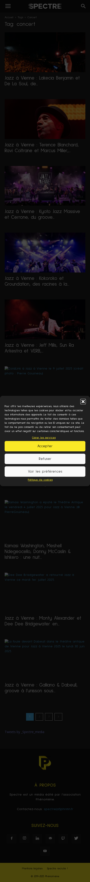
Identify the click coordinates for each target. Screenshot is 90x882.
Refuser (45, 459)
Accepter (45, 446)
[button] (83, 401)
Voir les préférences (45, 471)
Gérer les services (44, 437)
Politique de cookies (40, 480)
